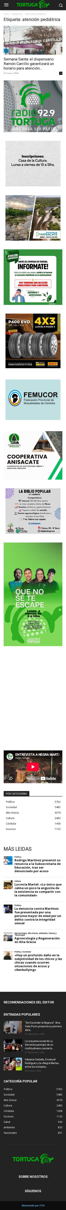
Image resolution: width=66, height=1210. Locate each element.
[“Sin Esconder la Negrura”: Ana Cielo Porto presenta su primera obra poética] (13, 1027)
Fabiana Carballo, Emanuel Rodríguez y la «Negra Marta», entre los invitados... (42, 1063)
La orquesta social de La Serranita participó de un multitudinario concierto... (39, 1045)
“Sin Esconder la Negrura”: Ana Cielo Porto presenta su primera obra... (43, 1026)
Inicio (6, 13)
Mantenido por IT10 (33, 1205)
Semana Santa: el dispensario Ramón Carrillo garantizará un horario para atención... (29, 63)
